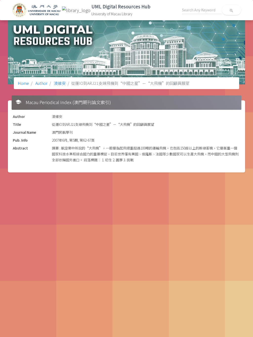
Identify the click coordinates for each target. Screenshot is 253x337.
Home (23, 83)
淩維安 (59, 83)
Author (40, 83)
